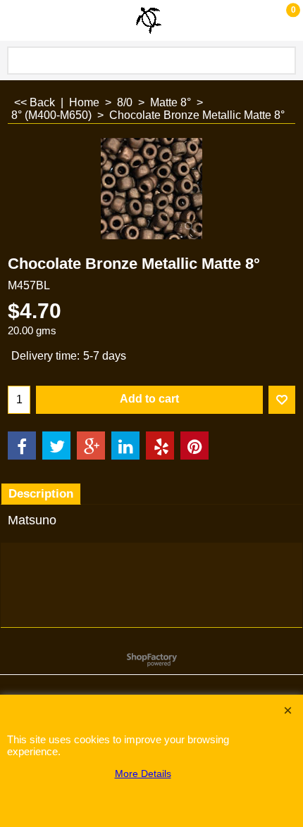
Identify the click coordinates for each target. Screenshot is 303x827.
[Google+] (91, 445)
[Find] (282, 60)
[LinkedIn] (125, 445)
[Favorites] (281, 399)
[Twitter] (56, 445)
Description (40, 493)
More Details (143, 773)
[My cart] (279, 20)
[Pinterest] (194, 445)
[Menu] (14, 22)
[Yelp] (160, 445)
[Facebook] (22, 445)
